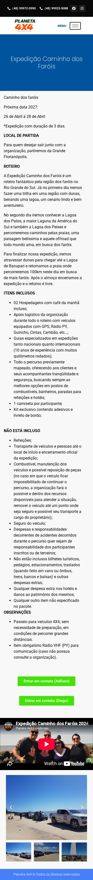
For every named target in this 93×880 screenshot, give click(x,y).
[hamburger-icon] (75, 26)
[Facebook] (73, 8)
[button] (10, 807)
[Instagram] (82, 8)
